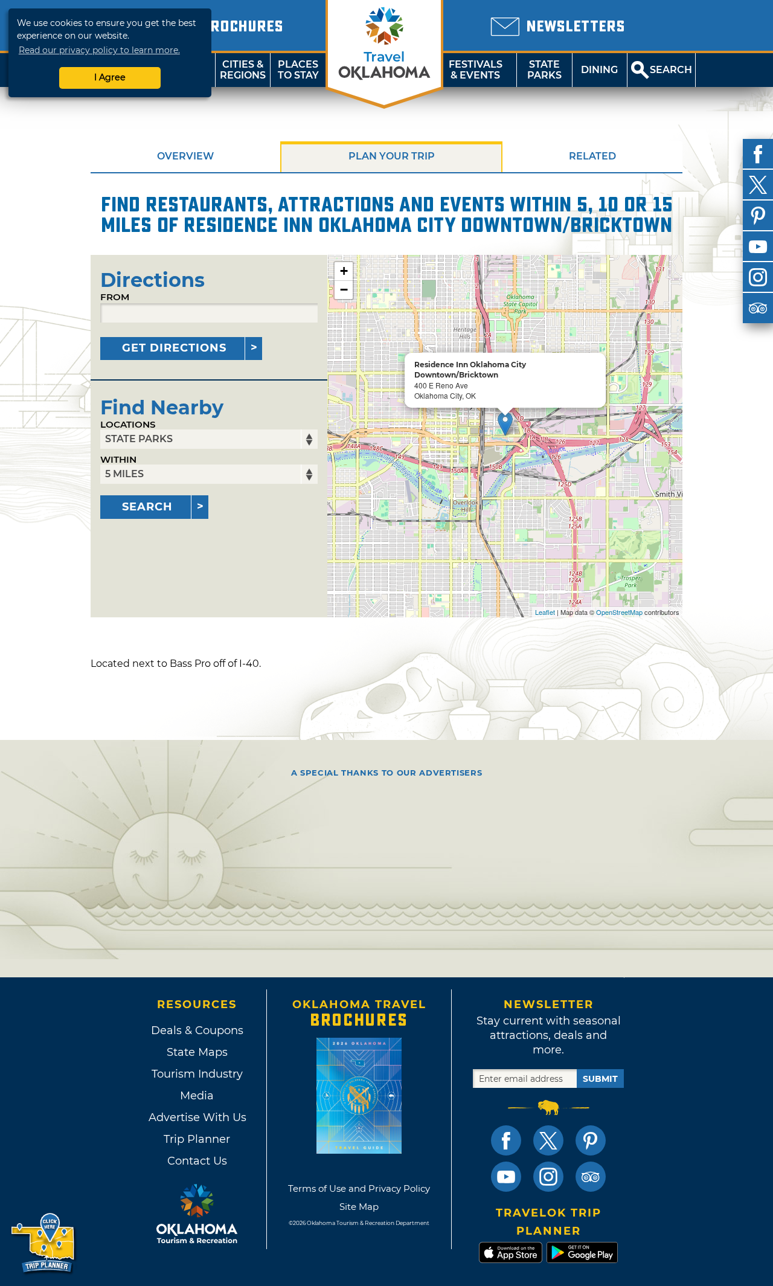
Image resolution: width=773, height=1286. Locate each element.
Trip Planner (197, 1139)
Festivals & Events (475, 70)
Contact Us (197, 1161)
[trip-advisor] (758, 308)
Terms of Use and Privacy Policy (359, 1188)
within (118, 459)
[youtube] (758, 246)
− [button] (344, 289)
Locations (128, 424)
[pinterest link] (591, 1140)
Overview (185, 156)
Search (147, 506)
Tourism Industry (197, 1074)
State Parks (544, 70)
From (114, 297)
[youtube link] (506, 1177)
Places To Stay (298, 70)
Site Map (359, 1206)
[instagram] (758, 277)
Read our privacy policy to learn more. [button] (99, 50)
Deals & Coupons (197, 1030)
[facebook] (758, 154)
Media (197, 1095)
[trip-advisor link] (591, 1177)
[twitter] (758, 185)
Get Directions (174, 348)
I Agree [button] (110, 77)
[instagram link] (548, 1177)
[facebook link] (506, 1140)
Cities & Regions (243, 70)
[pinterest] (758, 216)
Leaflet (545, 612)
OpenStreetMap (619, 612)
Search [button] (671, 70)
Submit (600, 1078)
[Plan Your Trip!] (44, 1243)
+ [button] (344, 270)
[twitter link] (548, 1140)
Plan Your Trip (391, 156)
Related (592, 156)
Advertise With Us (197, 1117)
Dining (599, 70)
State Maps (197, 1052)
